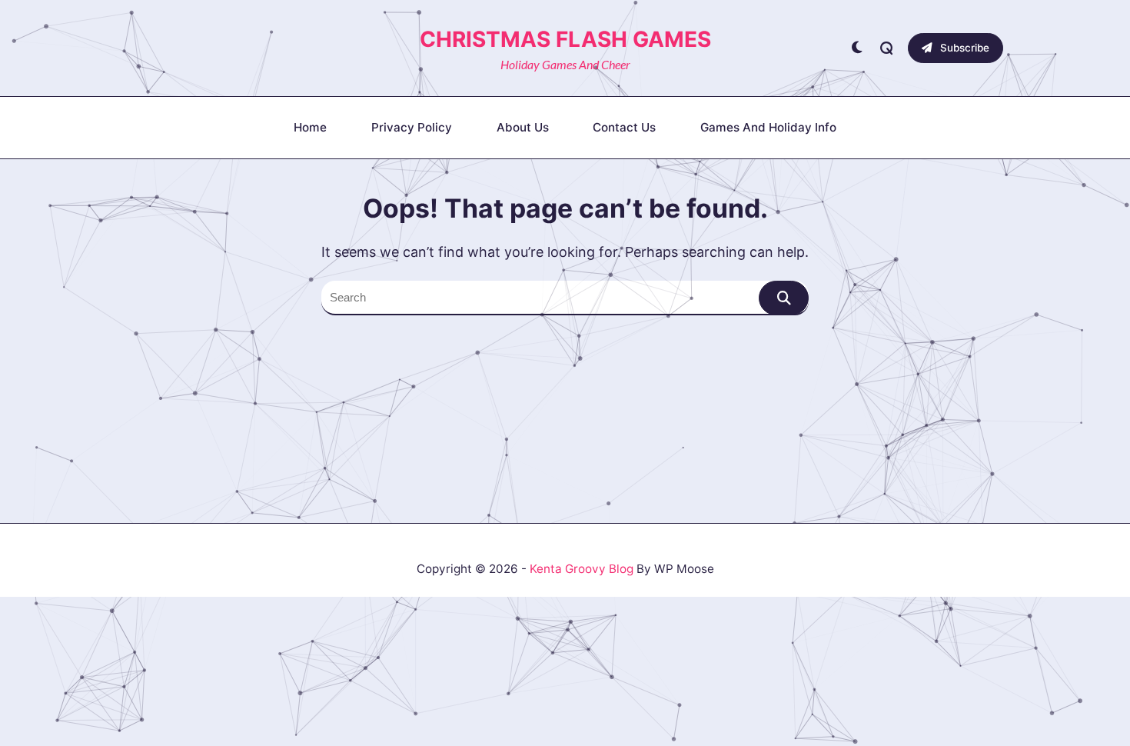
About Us (523, 127)
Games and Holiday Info (768, 127)
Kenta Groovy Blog (581, 568)
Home (310, 127)
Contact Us (624, 127)
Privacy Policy (411, 127)
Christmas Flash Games (565, 39)
